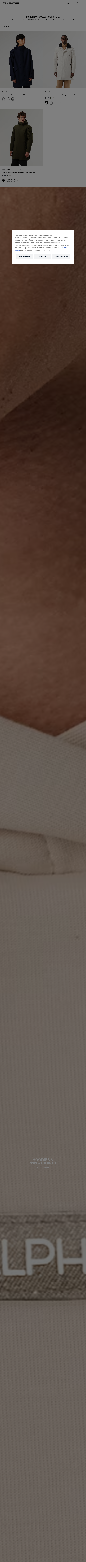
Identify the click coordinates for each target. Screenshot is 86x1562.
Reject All (42, 256)
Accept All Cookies (61, 256)
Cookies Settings (24, 256)
